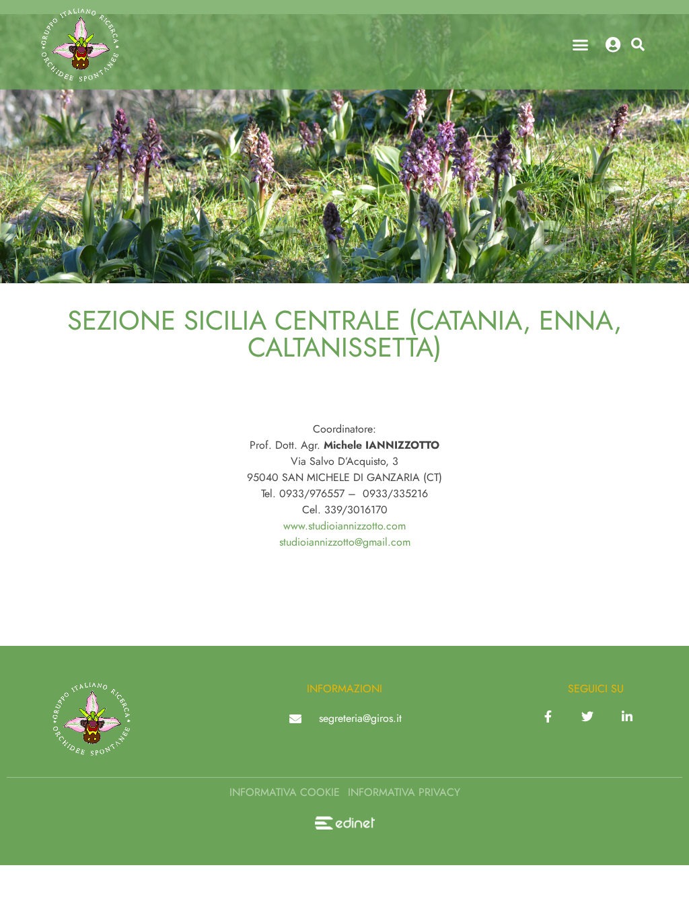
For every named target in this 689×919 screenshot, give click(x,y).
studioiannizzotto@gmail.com (344, 542)
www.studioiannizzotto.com (344, 526)
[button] (580, 45)
